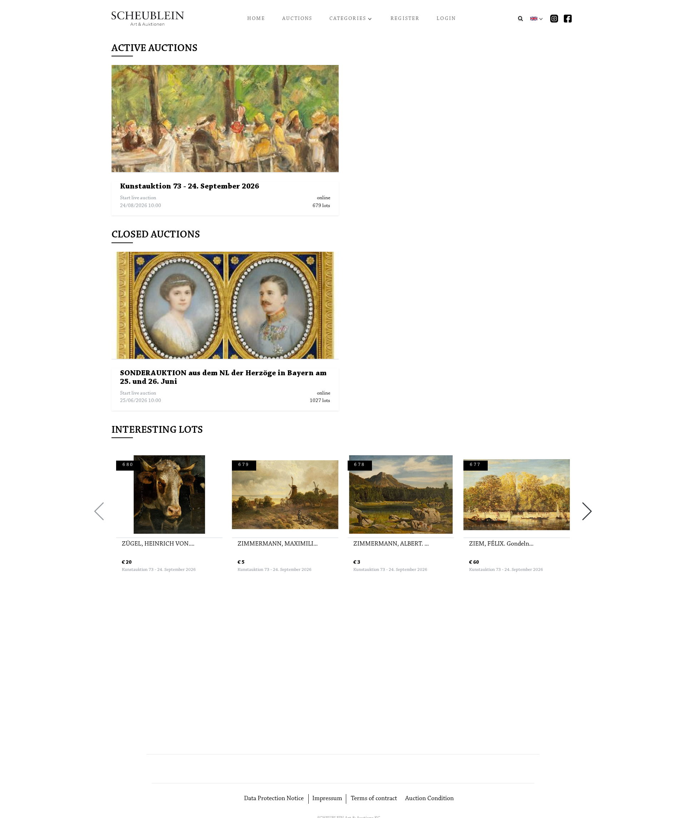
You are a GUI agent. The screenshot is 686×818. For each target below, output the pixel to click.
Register (405, 18)
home (256, 18)
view (229, 119)
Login (446, 18)
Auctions (297, 18)
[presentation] (99, 511)
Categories (347, 18)
